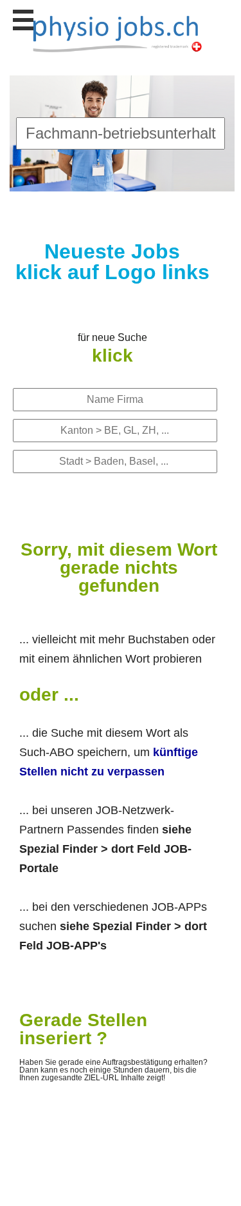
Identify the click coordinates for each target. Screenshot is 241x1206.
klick (112, 355)
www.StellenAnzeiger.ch (117, 33)
